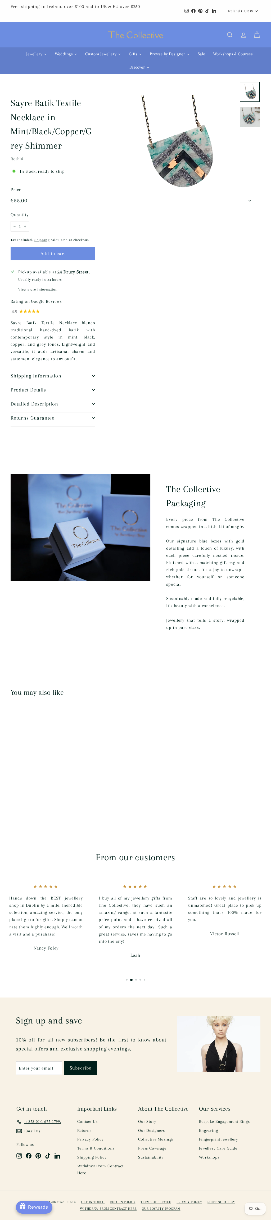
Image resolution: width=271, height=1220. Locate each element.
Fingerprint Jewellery (218, 1139)
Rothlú (17, 158)
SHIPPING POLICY (221, 1202)
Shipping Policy (92, 1157)
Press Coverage (152, 1148)
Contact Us (87, 1121)
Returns (84, 1130)
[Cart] (257, 35)
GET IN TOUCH (93, 1202)
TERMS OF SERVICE (156, 1202)
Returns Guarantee (33, 418)
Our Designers (151, 1130)
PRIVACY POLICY (189, 1202)
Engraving (208, 1130)
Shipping (41, 240)
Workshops (209, 1157)
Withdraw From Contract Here (100, 1169)
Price (16, 189)
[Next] (249, 199)
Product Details (28, 390)
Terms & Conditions (95, 1148)
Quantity (20, 214)
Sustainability (151, 1157)
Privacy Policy (90, 1139)
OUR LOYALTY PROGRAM (161, 1208)
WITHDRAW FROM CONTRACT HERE (108, 1208)
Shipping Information (36, 376)
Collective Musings (155, 1139)
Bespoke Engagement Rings (224, 1121)
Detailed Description (34, 404)
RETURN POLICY (122, 1202)
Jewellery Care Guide (218, 1148)
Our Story (147, 1121)
